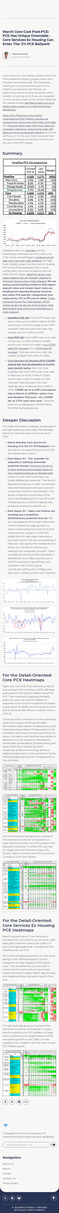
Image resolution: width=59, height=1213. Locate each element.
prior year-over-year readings (25, 260)
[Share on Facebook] (5, 1102)
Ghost (23, 1210)
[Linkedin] (12, 1198)
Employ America (27, 1207)
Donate (7, 1173)
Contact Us (9, 1178)
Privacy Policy (10, 1183)
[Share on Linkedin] (19, 1102)
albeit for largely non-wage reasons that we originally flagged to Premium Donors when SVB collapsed (27, 278)
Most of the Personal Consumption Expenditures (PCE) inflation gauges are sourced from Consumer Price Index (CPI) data (29, 119)
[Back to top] (53, 1198)
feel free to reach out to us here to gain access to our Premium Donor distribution (28, 106)
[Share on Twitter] (12, 1102)
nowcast (30, 250)
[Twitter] (5, 1198)
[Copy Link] (26, 1102)
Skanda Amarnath (20, 54)
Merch (6, 1168)
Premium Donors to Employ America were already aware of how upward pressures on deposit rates (30, 469)
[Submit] (53, 1144)
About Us (8, 1164)
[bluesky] (19, 1198)
